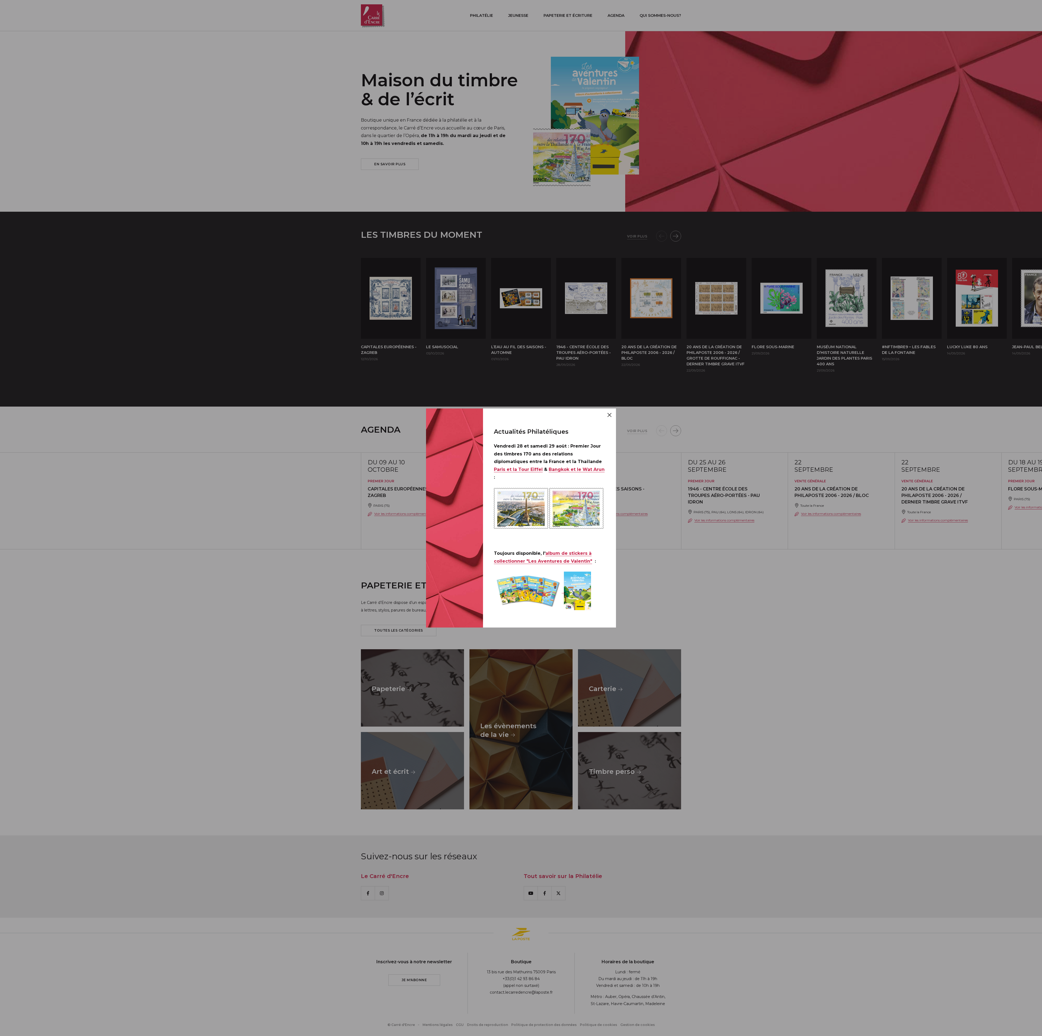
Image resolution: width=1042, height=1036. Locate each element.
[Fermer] (609, 415)
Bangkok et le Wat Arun (577, 469)
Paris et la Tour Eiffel (518, 469)
